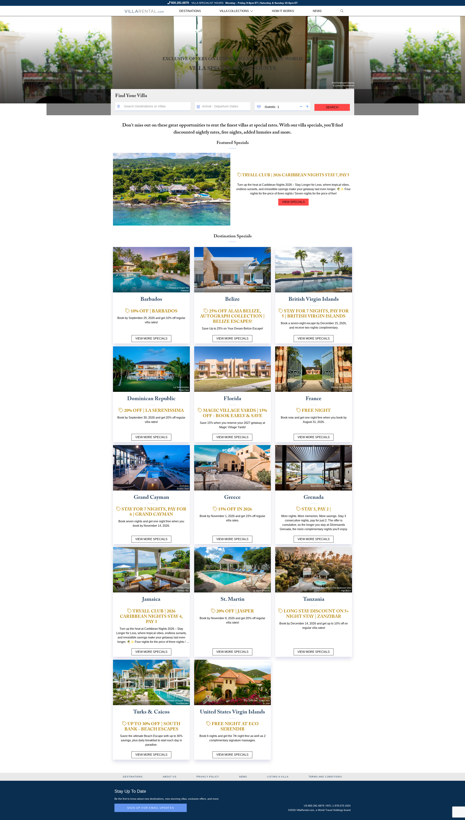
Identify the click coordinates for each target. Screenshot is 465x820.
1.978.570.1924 (341, 805)
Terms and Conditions (325, 776)
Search (332, 107)
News (317, 11)
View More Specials (151, 338)
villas (184, 798)
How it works (283, 11)
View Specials (293, 202)
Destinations (190, 11)
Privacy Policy (208, 776)
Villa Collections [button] (234, 11)
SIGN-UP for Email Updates (150, 807)
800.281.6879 (180, 2)
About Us (169, 776)
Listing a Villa (277, 776)
